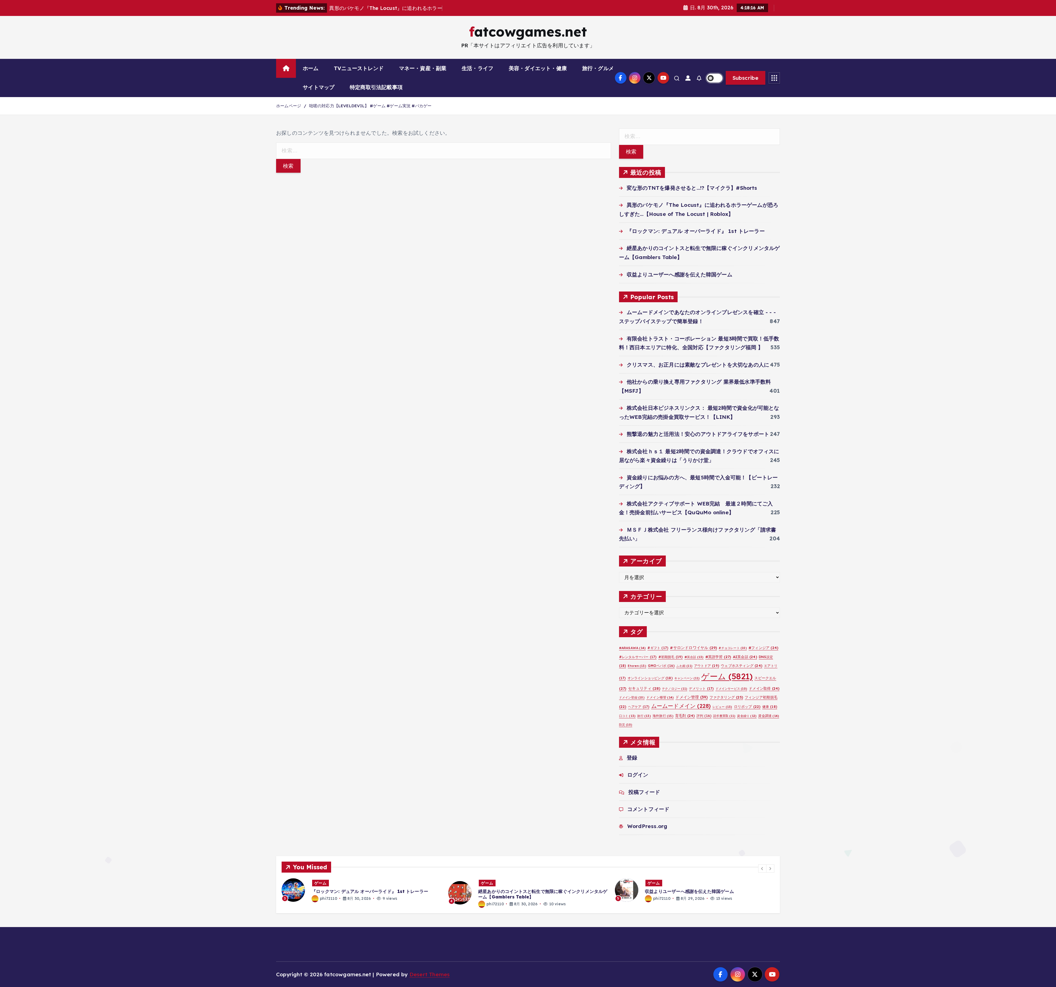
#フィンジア (763, 647)
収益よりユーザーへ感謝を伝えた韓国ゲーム (679, 274)
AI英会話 (745, 657)
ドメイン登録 (632, 697)
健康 (769, 707)
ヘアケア (639, 707)
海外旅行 (663, 716)
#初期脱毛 (670, 657)
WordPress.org (647, 826)
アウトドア (706, 666)
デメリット (701, 688)
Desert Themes (429, 974)
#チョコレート (733, 648)
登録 (632, 757)
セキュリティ (644, 688)
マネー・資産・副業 (423, 68)
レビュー (722, 707)
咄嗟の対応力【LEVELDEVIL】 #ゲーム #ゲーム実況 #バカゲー (370, 105)
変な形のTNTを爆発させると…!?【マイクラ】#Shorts (692, 188)
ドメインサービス (731, 689)
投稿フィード (644, 792)
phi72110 (328, 898)
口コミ (627, 716)
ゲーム (727, 676)
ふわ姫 (684, 666)
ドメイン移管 (660, 697)
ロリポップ (747, 706)
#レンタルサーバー (638, 657)
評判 (704, 716)
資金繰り (747, 716)
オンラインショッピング (650, 678)
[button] (762, 868)
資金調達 (768, 716)
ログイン (637, 774)
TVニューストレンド (359, 68)
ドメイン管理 (691, 697)
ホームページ (288, 105)
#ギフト (657, 648)
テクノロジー (674, 689)
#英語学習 (718, 657)
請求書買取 (724, 716)
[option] (362, 890)
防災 (625, 725)
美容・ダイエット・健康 (538, 68)
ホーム (311, 68)
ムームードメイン (681, 705)
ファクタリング (726, 697)
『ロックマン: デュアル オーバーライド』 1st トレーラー (696, 231)
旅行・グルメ (598, 68)
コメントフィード (648, 809)
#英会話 (694, 657)
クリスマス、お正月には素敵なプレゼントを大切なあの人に (698, 364)
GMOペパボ (661, 666)
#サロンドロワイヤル (693, 647)
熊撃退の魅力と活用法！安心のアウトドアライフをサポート (698, 434)
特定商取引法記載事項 (376, 87)
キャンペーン (687, 678)
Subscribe (745, 78)
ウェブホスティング (741, 665)
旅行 (644, 716)
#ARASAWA (632, 648)
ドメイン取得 (764, 688)
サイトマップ (318, 87)
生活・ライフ (477, 68)
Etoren (637, 666)
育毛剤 (685, 715)
